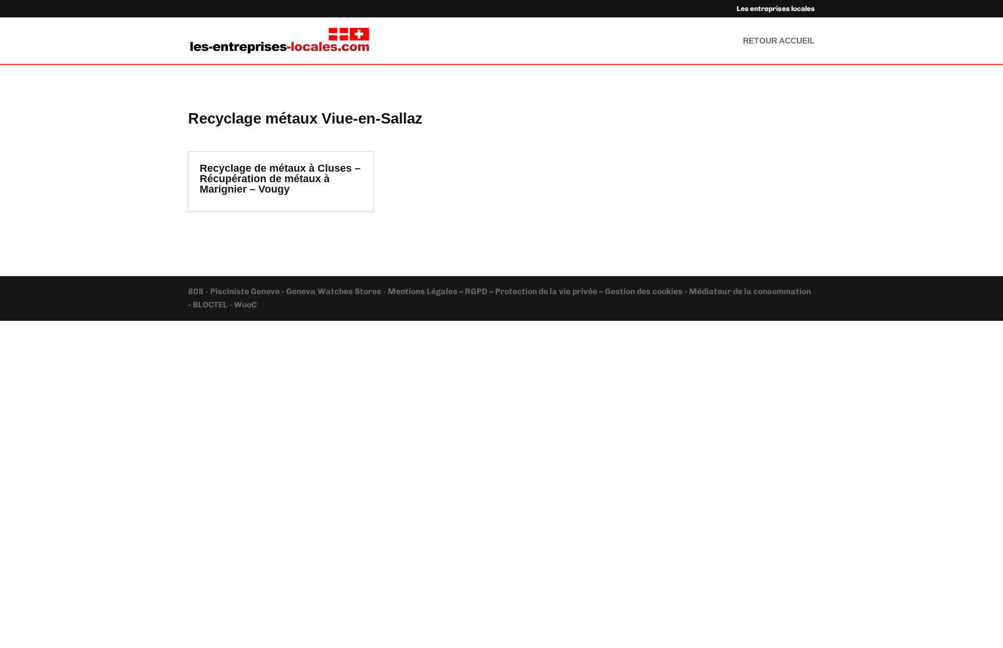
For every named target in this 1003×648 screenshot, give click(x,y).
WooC (245, 305)
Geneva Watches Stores (333, 291)
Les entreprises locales (776, 9)
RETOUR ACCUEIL (779, 41)
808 (196, 291)
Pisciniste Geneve (246, 291)
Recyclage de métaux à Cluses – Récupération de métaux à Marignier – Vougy (280, 178)
